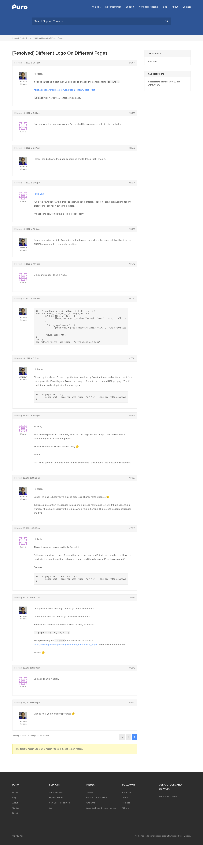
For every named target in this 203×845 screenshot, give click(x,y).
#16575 (132, 229)
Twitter (125, 797)
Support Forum (56, 797)
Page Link (39, 193)
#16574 (132, 183)
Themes (95, 6)
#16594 (132, 415)
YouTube (126, 803)
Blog (164, 6)
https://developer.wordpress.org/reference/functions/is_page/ (65, 644)
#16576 (132, 264)
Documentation (113, 6)
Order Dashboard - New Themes (101, 808)
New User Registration (59, 803)
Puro (21, 836)
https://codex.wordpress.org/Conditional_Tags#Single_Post (64, 89)
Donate (15, 813)
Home (15, 792)
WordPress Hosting (148, 6)
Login (51, 808)
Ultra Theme (27, 38)
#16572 (132, 113)
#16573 (132, 148)
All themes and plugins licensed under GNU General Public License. (163, 836)
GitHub (125, 808)
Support (130, 6)
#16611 (132, 597)
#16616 (132, 668)
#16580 (132, 299)
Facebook (126, 792)
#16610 (132, 528)
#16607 (132, 478)
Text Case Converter (168, 796)
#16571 (132, 63)
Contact (186, 6)
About (175, 6)
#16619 (132, 703)
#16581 (132, 358)
